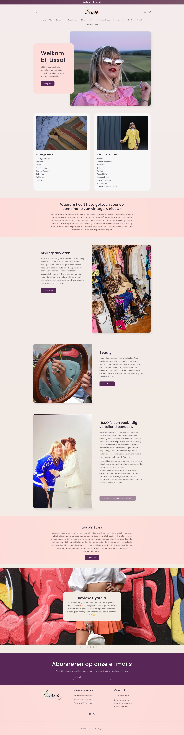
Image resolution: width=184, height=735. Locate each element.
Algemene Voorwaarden (83, 703)
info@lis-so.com (121, 700)
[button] (35, 11)
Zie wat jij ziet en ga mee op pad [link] (118, 498)
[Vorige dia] (75, 647)
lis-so (88, 729)
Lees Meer (48, 290)
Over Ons (92, 557)
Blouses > (40, 162)
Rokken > (101, 171)
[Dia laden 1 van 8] (80, 647)
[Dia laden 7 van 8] (100, 647)
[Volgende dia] (108, 647)
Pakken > (40, 177)
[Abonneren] (108, 677)
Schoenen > (41, 174)
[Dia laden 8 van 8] (103, 647)
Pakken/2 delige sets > (107, 186)
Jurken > (100, 165)
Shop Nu (47, 83)
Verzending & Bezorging (83, 695)
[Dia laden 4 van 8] (90, 647)
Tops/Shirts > (103, 174)
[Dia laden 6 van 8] (96, 647)
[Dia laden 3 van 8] (87, 647)
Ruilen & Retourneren (82, 699)
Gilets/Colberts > (44, 158)
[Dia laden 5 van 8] (93, 647)
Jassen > (40, 180)
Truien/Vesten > (43, 171)
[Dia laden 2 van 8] (84, 647)
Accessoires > (42, 168)
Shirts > (39, 165)
